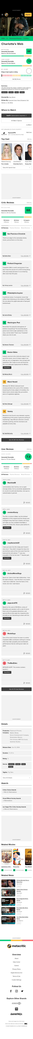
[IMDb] (26, 1024)
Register (28, 14)
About (16, 958)
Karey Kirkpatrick (21, 100)
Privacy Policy (16, 969)
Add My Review (16, 79)
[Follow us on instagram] (16, 992)
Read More (7, 527)
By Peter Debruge (7, 404)
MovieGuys (10, 634)
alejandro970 (10, 603)
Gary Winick (12, 97)
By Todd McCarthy (8, 433)
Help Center (16, 962)
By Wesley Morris (7, 374)
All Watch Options (16, 121)
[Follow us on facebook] (10, 992)
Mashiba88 (10, 483)
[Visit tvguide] (16, 1010)
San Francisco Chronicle (14, 234)
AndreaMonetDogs (12, 573)
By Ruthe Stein (7, 256)
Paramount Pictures (15, 38)
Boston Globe (10, 352)
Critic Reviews (7, 202)
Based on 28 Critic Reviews (8, 53)
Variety (8, 411)
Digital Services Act (16, 973)
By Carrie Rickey (7, 315)
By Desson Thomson (8, 344)
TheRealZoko (10, 663)
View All (29, 202)
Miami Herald (10, 382)
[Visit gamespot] (16, 1004)
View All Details (7, 778)
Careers (16, 965)
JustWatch (29, 125)
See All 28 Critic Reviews (16, 440)
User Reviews (7, 449)
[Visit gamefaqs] (16, 1015)
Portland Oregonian (13, 263)
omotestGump (11, 512)
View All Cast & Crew (9, 167)
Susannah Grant (12, 100)
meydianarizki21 (11, 543)
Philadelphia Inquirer (13, 293)
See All (29, 139)
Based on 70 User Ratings (8, 63)
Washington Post (12, 323)
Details (4, 724)
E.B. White (10, 103)
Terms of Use (16, 976)
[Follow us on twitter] (22, 992)
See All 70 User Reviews (16, 689)
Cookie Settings (16, 980)
